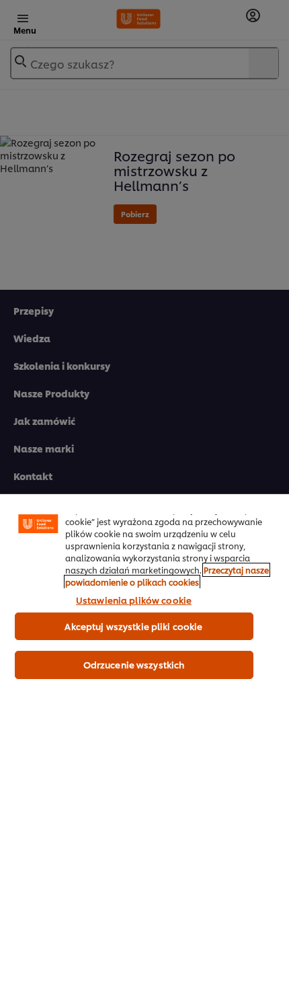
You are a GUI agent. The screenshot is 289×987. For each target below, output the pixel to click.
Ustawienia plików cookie (134, 600)
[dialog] (144, 740)
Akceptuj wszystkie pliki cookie (133, 626)
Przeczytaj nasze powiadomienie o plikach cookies (167, 576)
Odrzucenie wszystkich (134, 664)
